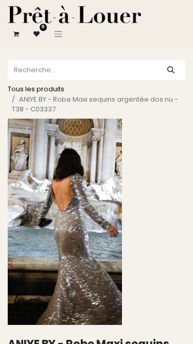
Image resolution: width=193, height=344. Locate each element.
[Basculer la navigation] (58, 34)
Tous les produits (36, 89)
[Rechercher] (170, 70)
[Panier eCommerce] (16, 34)
